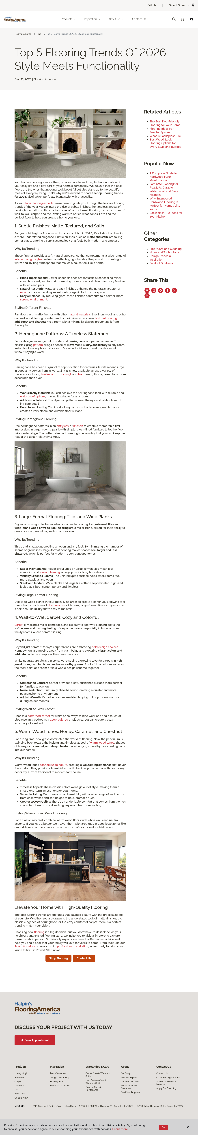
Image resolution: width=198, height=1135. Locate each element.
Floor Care (20, 1093)
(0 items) (191, 19)
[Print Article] (153, 290)
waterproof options (32, 396)
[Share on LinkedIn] (147, 295)
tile (80, 374)
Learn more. (120, 1129)
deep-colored (58, 719)
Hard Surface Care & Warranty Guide (96, 1081)
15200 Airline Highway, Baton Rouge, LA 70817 (160, 1106)
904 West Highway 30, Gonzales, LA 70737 (111, 1106)
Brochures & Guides (59, 1085)
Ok (163, 1127)
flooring (39, 932)
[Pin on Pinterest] (160, 290)
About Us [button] (114, 19)
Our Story (125, 1073)
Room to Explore (129, 1077)
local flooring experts (39, 203)
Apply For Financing (166, 1088)
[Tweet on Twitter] (174, 290)
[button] (179, 5)
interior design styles (28, 259)
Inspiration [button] (90, 19)
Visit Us (151, 5)
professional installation (72, 946)
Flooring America (23, 34)
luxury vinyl (63, 374)
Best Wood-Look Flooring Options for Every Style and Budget (165, 143)
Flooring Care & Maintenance (93, 1088)
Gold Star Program (130, 1092)
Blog (39, 34)
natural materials (80, 314)
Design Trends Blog (59, 1077)
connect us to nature (53, 764)
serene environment (33, 299)
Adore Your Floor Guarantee (129, 1087)
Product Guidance (161, 263)
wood (24, 292)
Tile (16, 1089)
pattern (38, 344)
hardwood (47, 374)
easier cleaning (50, 572)
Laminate (19, 1085)
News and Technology (164, 252)
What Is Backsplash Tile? (166, 136)
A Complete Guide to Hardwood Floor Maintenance (163, 177)
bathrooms (56, 605)
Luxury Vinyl (21, 1073)
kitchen (78, 426)
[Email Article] (147, 290)
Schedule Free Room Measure (166, 1083)
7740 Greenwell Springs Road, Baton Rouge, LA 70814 (60, 1106)
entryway (63, 426)
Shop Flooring (58, 958)
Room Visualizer (25, 946)
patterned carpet (39, 716)
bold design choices (105, 647)
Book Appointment (36, 1040)
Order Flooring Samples (168, 1077)
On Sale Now (21, 1098)
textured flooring (106, 318)
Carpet (19, 624)
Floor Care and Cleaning (166, 248)
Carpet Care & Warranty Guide (98, 1074)
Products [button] (66, 19)
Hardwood (20, 1077)
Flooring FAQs (57, 1081)
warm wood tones (102, 742)
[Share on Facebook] (167, 290)
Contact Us (139, 19)
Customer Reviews (130, 1081)
